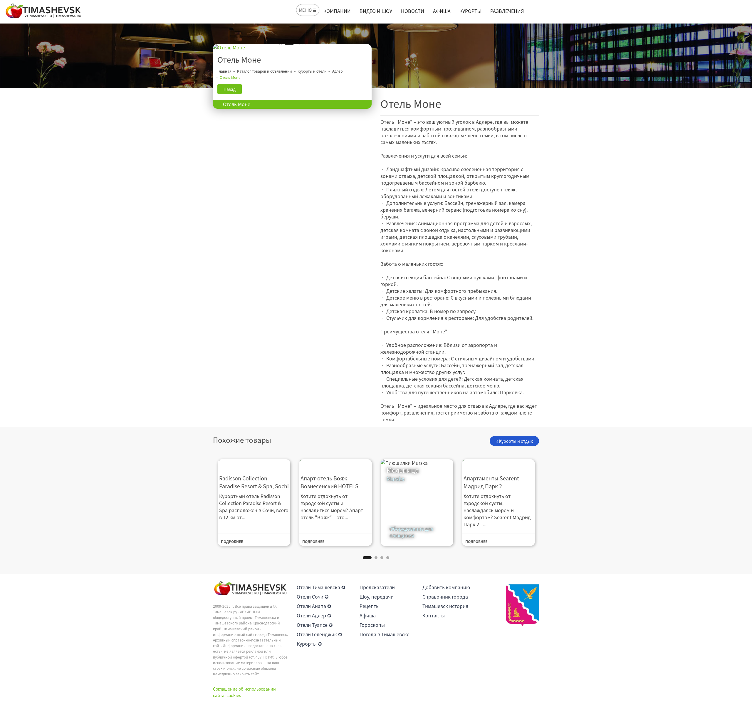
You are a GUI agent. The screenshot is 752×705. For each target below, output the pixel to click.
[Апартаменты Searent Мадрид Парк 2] (498, 463)
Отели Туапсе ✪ (315, 625)
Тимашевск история (445, 606)
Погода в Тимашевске (384, 634)
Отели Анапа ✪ (314, 606)
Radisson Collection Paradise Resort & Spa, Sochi (254, 482)
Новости (412, 10)
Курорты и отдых (516, 441)
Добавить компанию (446, 587)
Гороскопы (372, 625)
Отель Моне (236, 104)
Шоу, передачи (377, 596)
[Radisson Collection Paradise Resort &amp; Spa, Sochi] (254, 463)
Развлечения (507, 10)
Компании (337, 10)
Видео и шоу (376, 10)
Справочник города (445, 596)
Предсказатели (377, 587)
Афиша (442, 10)
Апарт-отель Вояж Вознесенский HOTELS (329, 482)
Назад (230, 89)
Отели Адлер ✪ (314, 615)
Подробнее (232, 541)
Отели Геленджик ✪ (319, 634)
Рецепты (370, 606)
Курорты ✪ (309, 643)
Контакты (433, 615)
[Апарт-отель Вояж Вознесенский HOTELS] (335, 463)
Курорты (470, 10)
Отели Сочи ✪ (312, 596)
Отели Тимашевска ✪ (321, 587)
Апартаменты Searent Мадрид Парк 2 (491, 482)
